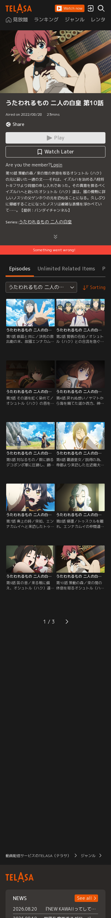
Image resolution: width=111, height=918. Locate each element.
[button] (69, 8)
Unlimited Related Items (66, 268)
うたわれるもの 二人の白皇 (45, 222)
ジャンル (88, 855)
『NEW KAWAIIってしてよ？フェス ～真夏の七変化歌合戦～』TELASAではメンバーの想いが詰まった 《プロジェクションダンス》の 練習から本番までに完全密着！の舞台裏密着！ (71, 909)
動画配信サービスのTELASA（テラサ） (38, 855)
